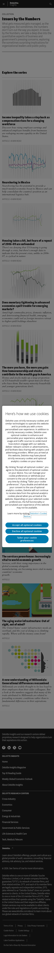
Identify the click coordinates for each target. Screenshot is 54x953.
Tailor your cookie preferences (27, 539)
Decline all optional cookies (27, 531)
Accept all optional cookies (27, 525)
